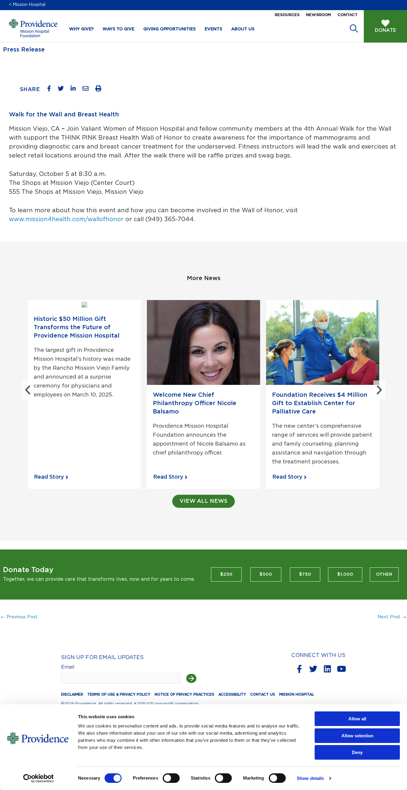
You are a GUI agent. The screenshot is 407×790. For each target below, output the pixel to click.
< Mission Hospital (27, 5)
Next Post (392, 617)
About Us (242, 29)
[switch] (171, 778)
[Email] (87, 89)
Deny (357, 752)
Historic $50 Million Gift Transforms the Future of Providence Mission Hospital (76, 327)
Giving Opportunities (169, 29)
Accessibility (232, 694)
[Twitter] (63, 89)
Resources (287, 15)
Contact (348, 15)
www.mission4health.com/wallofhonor (66, 219)
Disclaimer (72, 694)
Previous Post (19, 617)
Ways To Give (118, 29)
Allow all (357, 718)
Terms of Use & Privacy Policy (118, 694)
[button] (28, 389)
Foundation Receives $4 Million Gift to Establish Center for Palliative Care (319, 403)
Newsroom (318, 15)
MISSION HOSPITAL (296, 694)
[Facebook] (51, 89)
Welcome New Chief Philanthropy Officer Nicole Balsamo (194, 403)
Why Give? (81, 29)
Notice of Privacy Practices (184, 694)
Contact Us (262, 694)
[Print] (100, 89)
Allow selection (357, 735)
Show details (310, 778)
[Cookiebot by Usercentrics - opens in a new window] (39, 778)
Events (213, 29)
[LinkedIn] (75, 89)
